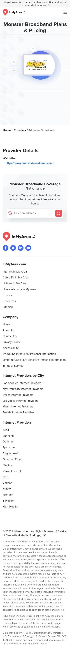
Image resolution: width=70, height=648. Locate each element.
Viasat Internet (12, 471)
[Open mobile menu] (65, 12)
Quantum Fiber (12, 459)
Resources (9, 301)
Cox (5, 477)
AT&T (6, 430)
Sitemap (8, 307)
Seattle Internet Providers (18, 412)
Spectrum (9, 447)
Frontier (8, 495)
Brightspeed (10, 453)
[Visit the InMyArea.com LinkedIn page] (21, 248)
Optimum (8, 441)
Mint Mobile (10, 506)
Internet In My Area (15, 271)
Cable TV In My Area (16, 277)
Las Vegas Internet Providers (20, 401)
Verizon (7, 483)
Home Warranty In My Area (19, 289)
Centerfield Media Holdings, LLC (26, 535)
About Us (8, 330)
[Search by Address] (58, 213)
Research (8, 295)
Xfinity (7, 489)
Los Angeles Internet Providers (22, 383)
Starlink (7, 465)
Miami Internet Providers (18, 406)
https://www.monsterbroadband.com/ (29, 163)
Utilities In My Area (14, 283)
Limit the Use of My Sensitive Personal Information (34, 360)
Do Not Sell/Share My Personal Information (29, 354)
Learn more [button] (41, 5)
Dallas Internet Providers (18, 395)
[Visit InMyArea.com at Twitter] (13, 248)
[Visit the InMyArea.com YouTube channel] (28, 248)
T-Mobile (8, 500)
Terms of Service (13, 366)
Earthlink (8, 436)
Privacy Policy (11, 342)
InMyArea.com (21, 531)
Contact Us (10, 336)
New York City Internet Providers (23, 389)
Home (6, 324)
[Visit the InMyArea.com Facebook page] (5, 248)
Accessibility (10, 348)
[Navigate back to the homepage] (14, 12)
